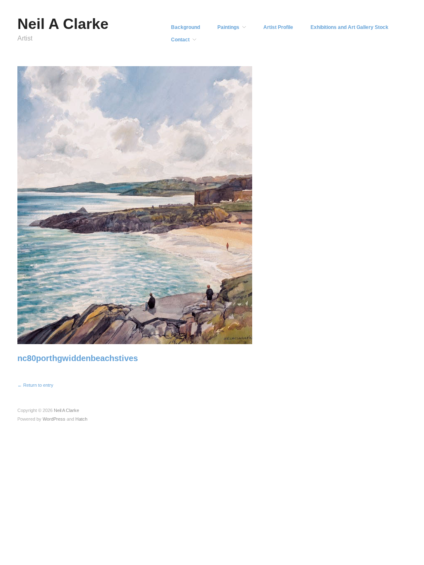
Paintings (228, 27)
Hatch (81, 419)
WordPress (54, 419)
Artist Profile (278, 27)
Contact (180, 39)
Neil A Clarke (62, 23)
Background (185, 27)
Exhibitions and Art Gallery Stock (349, 27)
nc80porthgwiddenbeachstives (77, 358)
